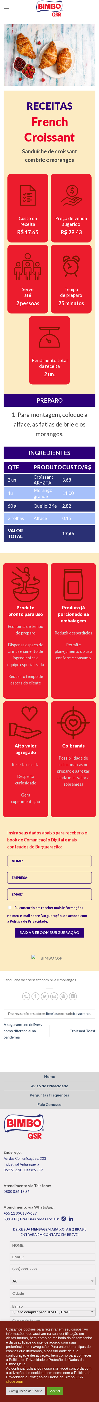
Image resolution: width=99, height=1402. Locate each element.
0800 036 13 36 (17, 1191)
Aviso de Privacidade (49, 1085)
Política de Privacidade (28, 921)
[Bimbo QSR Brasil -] (49, 8)
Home (49, 1076)
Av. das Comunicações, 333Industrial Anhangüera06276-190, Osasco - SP (25, 1164)
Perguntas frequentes (49, 1095)
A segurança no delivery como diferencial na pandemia (23, 1030)
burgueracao (81, 1014)
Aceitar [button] (55, 1391)
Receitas (52, 1014)
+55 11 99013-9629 (20, 1213)
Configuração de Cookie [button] (25, 1391)
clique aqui (14, 1381)
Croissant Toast (82, 1030)
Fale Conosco (49, 1104)
